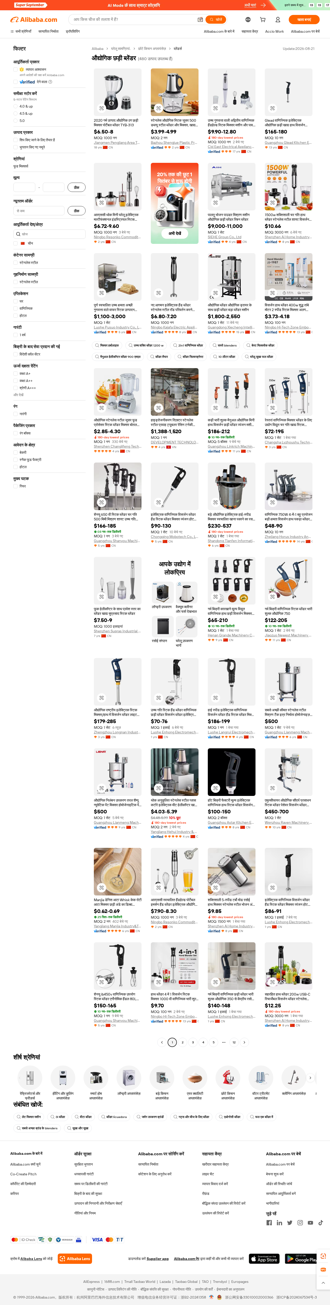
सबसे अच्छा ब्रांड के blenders (39, 1128)
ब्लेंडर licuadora (116, 1117)
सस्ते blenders (227, 345)
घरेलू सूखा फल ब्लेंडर (261, 357)
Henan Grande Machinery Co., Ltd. (231, 635)
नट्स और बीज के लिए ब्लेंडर (194, 1117)
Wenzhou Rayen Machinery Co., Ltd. (288, 822)
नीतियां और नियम (85, 1213)
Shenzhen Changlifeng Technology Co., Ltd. (118, 446)
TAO (205, 1282)
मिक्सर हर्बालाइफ (109, 345)
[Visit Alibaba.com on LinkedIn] (279, 1223)
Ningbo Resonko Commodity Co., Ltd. (118, 237)
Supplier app (158, 1259)
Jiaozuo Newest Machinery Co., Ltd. (288, 635)
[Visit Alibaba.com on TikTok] (321, 1223)
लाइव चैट (208, 1174)
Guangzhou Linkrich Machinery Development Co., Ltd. (231, 446)
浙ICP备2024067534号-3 (296, 1297)
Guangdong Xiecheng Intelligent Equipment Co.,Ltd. (231, 327)
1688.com (112, 1282)
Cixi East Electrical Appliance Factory (231, 147)
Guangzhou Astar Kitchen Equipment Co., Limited (231, 822)
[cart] (264, 20)
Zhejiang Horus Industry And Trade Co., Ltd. (288, 537)
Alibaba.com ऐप (186, 1259)
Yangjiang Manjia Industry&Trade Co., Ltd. (118, 926)
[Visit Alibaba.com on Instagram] (300, 1223)
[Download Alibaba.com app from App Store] (264, 1259)
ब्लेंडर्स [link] (178, 49)
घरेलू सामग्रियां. (120, 49)
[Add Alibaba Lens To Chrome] (75, 1259)
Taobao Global (186, 1282)
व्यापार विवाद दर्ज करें (215, 1184)
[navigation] (49, 546)
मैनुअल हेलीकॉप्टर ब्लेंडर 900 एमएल (120, 357)
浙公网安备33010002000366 (249, 1297)
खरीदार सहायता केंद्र (215, 1164)
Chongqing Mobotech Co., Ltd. (175, 537)
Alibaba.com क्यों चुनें (25, 1164)
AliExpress (91, 1282)
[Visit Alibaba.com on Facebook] (269, 1223)
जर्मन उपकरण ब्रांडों (153, 1117)
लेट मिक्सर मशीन (31, 1117)
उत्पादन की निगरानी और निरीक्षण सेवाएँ (98, 1203)
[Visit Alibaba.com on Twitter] (290, 1223)
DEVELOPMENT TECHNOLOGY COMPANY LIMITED (175, 442)
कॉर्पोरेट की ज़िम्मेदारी (23, 1184)
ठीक (76, 187)
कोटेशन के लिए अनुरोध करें (154, 1174)
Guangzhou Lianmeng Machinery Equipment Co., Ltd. (288, 732)
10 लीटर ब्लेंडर (226, 357)
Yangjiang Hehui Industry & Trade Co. (175, 832)
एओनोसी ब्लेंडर (232, 1117)
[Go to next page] (244, 1042)
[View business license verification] (211, 1297)
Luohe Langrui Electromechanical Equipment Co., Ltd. (231, 732)
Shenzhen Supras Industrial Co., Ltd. (118, 631)
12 (234, 1042)
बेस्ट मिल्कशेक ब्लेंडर (263, 345)
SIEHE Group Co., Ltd (224, 237)
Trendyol (220, 1282)
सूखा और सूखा (80, 1128)
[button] (200, 19)
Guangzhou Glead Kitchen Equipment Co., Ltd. (288, 142)
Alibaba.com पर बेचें (280, 1164)
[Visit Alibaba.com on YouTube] (310, 1223)
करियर (14, 1194)
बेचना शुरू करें (275, 1174)
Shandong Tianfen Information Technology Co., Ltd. (231, 541)
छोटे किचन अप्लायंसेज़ (152, 49)
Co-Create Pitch (23, 1174)
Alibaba (97, 49)
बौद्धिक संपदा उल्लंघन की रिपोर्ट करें (223, 1203)
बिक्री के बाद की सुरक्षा (88, 1194)
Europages (240, 1282)
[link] (323, 1256)
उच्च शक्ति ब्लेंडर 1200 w (148, 345)
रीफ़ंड (205, 1194)
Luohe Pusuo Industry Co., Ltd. (118, 327)
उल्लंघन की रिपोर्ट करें (215, 1213)
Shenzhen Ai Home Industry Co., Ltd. (288, 237)
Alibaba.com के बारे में (26, 1153)
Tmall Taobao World (139, 1282)
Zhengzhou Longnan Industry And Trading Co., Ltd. (118, 732)
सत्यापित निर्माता (148, 1164)
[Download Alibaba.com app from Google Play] (302, 1259)
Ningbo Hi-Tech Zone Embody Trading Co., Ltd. (288, 327)
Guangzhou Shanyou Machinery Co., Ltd (118, 541)
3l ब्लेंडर (60, 1117)
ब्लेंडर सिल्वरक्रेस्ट (193, 357)
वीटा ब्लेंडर (86, 1117)
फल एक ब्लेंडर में (264, 1117)
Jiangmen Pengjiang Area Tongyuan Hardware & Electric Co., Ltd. (118, 142)
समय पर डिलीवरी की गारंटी (91, 1184)
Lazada (165, 1282)
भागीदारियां (272, 1203)
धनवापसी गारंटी (84, 1174)
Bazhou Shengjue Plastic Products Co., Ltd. (175, 142)
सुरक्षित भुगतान (83, 1164)
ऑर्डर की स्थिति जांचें (279, 1184)
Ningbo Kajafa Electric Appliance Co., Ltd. (175, 327)
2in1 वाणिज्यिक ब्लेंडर (190, 345)
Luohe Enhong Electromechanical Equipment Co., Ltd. (175, 732)
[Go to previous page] (162, 1042)
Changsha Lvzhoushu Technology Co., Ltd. (288, 442)
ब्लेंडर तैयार (161, 357)
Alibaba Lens (31, 1259)
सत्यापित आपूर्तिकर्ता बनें (281, 1194)
